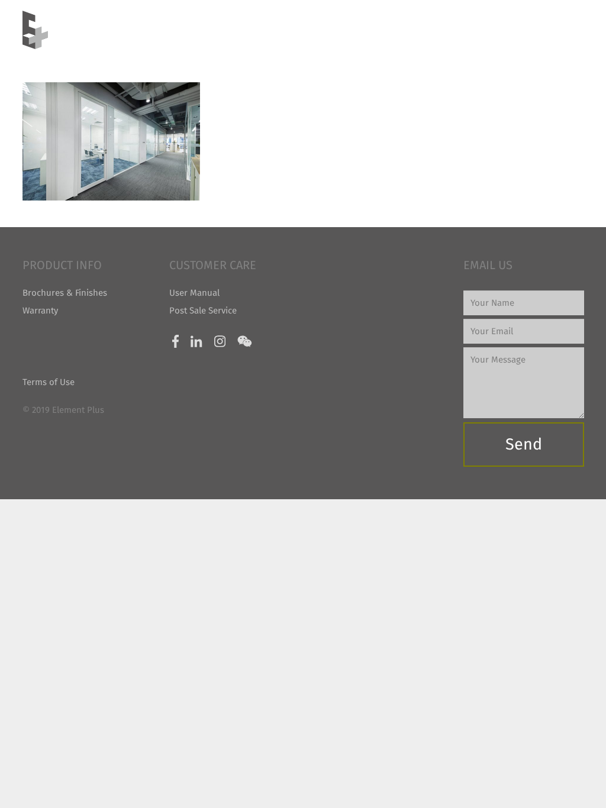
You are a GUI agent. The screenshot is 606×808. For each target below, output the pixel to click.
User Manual (194, 292)
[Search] (578, 29)
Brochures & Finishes (64, 292)
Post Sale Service (203, 310)
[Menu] (553, 30)
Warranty (40, 310)
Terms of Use (48, 382)
